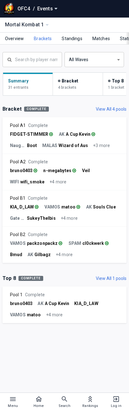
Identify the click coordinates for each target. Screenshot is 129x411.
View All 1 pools (111, 278)
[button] (94, 59)
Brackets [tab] (43, 38)
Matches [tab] (101, 38)
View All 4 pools (111, 109)
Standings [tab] (72, 38)
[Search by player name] (32, 59)
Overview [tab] (14, 38)
